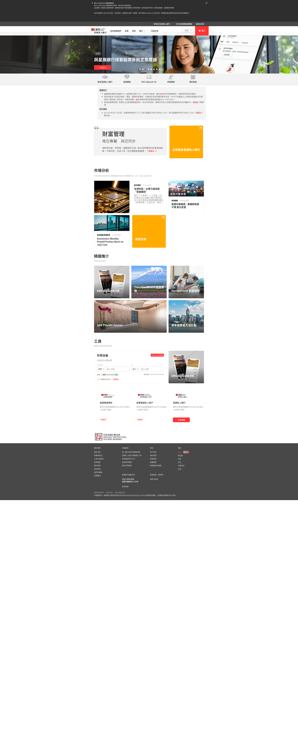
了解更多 (102, 67)
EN (184, 452)
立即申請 (181, 419)
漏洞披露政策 (120, 492)
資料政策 (109, 492)
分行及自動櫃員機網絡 (184, 24)
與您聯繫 (135, 481)
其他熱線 (125, 486)
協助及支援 (200, 24)
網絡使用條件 (99, 492)
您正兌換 (100, 365)
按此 (171, 18)
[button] (206, 3)
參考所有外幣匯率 (157, 355)
